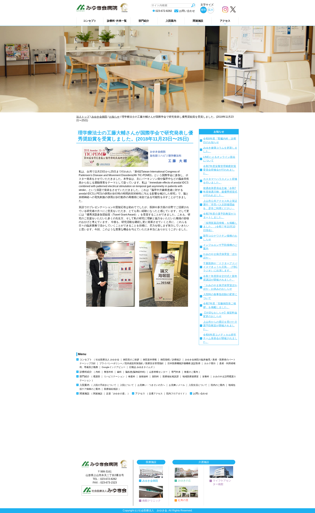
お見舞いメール (177, 385)
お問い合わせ (187, 11)
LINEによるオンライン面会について (219, 159)
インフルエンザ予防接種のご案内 (220, 247)
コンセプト (89, 20)
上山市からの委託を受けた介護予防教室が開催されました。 (220, 326)
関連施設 (198, 20)
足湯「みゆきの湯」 (116, 393)
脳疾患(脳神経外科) (135, 372)
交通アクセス (156, 393)
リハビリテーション (114, 376)
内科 (98, 372)
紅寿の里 (183, 500)
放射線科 (143, 376)
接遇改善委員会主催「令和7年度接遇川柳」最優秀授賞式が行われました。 (220, 192)
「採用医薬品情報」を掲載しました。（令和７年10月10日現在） (220, 227)
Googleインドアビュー (113, 367)
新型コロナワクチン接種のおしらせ (220, 237)
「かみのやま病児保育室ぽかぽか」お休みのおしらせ (220, 287)
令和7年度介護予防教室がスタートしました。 (219, 215)
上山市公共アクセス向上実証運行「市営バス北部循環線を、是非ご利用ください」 (220, 205)
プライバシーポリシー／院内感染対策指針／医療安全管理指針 (131, 363)
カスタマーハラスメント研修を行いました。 (220, 181)
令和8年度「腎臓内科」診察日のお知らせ (219, 140)
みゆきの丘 (184, 480)
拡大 (210, 9)
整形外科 (108, 372)
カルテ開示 (210, 363)
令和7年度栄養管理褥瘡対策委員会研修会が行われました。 (219, 170)
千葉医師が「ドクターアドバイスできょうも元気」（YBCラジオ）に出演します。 (220, 267)
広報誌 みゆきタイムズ (141, 367)
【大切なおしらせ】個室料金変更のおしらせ (220, 314)
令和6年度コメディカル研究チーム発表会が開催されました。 (220, 338)
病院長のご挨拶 (131, 359)
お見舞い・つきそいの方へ (151, 385)
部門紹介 (144, 20)
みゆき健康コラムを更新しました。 (220, 149)
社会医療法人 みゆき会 (107, 359)
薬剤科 (155, 376)
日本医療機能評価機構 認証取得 (184, 363)
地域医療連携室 (190, 376)
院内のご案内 (218, 385)
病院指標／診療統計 (170, 359)
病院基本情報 (150, 359)
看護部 (96, 376)
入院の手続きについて (104, 385)
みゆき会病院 (150, 480)
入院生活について (198, 385)
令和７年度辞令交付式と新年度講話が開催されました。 (220, 278)
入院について (127, 385)
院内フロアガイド (175, 393)
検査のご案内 (191, 372)
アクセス (225, 20)
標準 (203, 9)
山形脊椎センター (158, 372)
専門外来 (175, 372)
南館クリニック (151, 500)
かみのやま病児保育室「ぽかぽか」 (220, 256)
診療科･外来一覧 (117, 20)
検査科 (131, 376)
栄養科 (205, 376)
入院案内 (171, 20)
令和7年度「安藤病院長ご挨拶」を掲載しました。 (219, 305)
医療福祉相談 (111, 389)
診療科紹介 (86, 371)
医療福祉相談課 (171, 376)
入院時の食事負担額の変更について (220, 296)
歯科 (119, 372)
